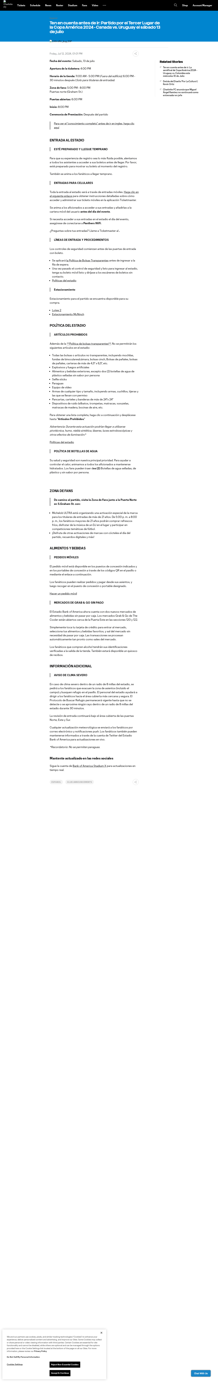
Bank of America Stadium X (89, 765)
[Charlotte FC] (9, 5)
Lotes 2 (56, 310)
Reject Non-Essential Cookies (65, 1364)
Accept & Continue (60, 1373)
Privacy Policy (40, 1351)
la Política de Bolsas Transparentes (87, 260)
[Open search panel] (175, 5)
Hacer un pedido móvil (63, 593)
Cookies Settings (15, 1364)
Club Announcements (79, 782)
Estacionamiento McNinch (68, 314)
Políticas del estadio (64, 280)
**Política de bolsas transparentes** (89, 343)
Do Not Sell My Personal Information (23, 1357)
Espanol (56, 782)
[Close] (101, 1332)
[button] (104, 5)
